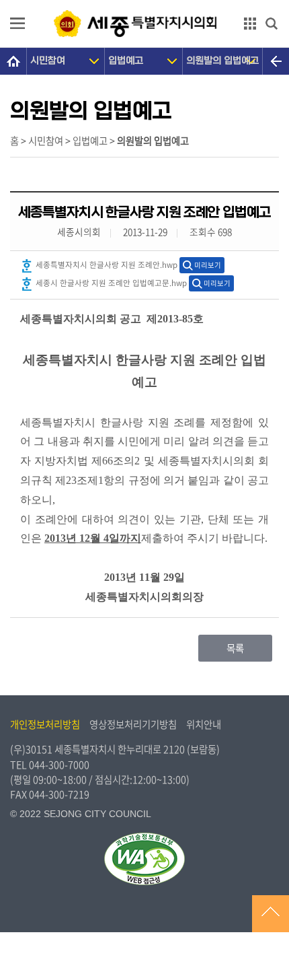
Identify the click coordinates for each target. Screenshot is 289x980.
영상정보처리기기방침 (133, 724)
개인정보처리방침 (45, 724)
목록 (235, 648)
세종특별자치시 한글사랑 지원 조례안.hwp (105, 265)
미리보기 (207, 265)
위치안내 (203, 724)
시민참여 (47, 61)
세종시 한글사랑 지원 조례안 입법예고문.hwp (110, 283)
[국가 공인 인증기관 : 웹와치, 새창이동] (144, 859)
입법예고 (125, 61)
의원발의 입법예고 (222, 61)
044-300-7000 (59, 764)
